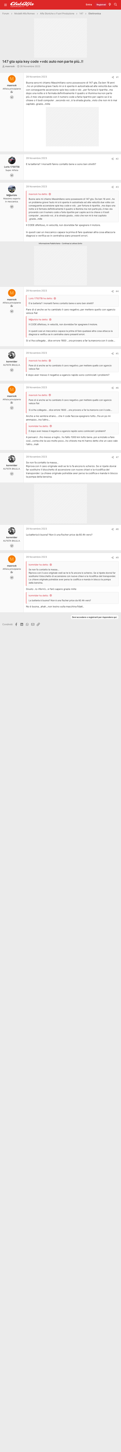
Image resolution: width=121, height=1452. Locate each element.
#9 (117, 557)
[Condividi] (113, 77)
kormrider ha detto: (39, 426)
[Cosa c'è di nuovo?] (109, 5)
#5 (117, 353)
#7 (117, 457)
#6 (117, 387)
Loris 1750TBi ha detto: (41, 298)
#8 (117, 529)
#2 (117, 158)
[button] (5, 5)
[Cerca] (115, 5)
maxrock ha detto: (38, 194)
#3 (117, 187)
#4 (117, 291)
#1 (117, 77)
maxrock (10, 66)
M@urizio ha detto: (38, 319)
